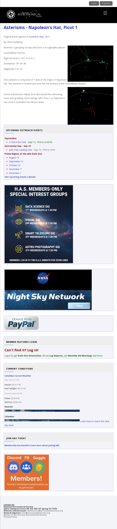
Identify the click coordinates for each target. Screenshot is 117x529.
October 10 (14, 165)
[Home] (26, 13)
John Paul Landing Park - (21, 149)
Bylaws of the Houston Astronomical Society (25, 515)
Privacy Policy (10, 517)
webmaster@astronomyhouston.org (45, 510)
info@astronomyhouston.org (36, 513)
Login (94, 3)
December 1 (15, 173)
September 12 (16, 161)
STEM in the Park (17, 142)
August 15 (14, 157)
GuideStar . (39, 36)
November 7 (15, 169)
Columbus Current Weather (18, 376)
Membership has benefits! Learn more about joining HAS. (32, 445)
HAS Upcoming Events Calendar (20, 176)
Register (106, 3)
